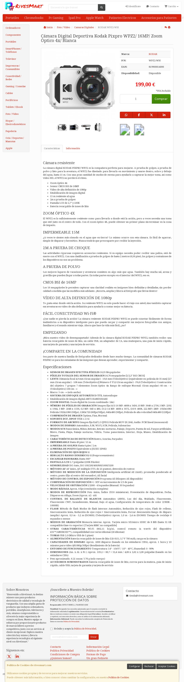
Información (73, 148)
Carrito (172, 6)
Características (52, 148)
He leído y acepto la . (75, 628)
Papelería (11, 131)
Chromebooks (33, 18)
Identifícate (134, 6)
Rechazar (149, 666)
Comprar (161, 99)
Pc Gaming (56, 18)
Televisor (11, 59)
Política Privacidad (62, 650)
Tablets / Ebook (14, 107)
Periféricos (12, 100)
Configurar (134, 666)
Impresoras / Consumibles (13, 67)
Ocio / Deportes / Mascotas (15, 140)
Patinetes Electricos (122, 18)
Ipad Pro (74, 18)
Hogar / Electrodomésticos (16, 122)
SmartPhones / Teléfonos (13, 50)
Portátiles (11, 41)
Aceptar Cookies (166, 666)
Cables (9, 93)
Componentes (13, 35)
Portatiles (12, 18)
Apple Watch (95, 18)
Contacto (154, 6)
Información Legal (97, 646)
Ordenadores (13, 28)
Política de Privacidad (71, 621)
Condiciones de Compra (65, 654)
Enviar (94, 636)
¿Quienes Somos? (61, 658)
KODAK (153, 54)
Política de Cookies (118, 677)
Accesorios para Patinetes (158, 18)
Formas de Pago (96, 654)
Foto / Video (12, 114)
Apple (9, 148)
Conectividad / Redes (13, 78)
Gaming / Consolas (16, 86)
